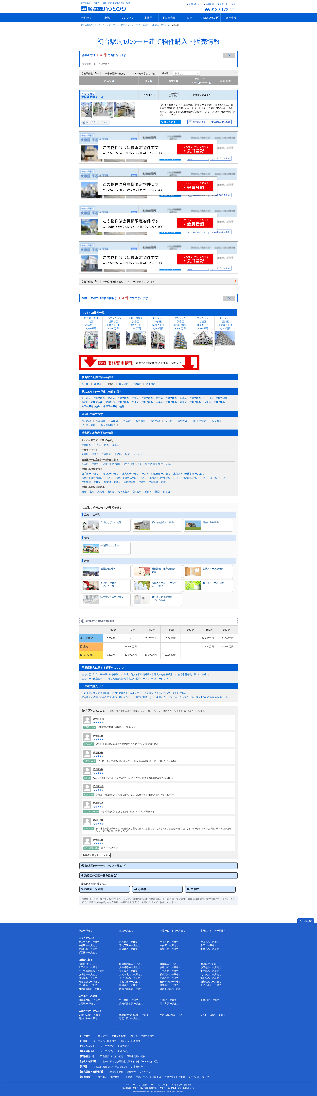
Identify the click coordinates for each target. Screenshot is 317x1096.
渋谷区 (145, 25)
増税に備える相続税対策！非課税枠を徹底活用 (148, 674)
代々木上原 (123, 491)
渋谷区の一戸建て (88, 945)
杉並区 (166, 398)
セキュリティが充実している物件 (162, 598)
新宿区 (92, 402)
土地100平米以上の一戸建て (134, 1014)
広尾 (91, 491)
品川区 (142, 402)
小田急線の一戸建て (210, 967)
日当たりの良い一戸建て (213, 1014)
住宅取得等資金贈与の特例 (192, 674)
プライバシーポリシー (160, 1085)
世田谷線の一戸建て (89, 967)
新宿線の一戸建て (128, 985)
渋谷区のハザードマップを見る (104, 865)
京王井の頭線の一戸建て (91, 971)
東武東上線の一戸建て (171, 989)
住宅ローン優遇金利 (92, 678)
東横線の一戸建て (88, 963)
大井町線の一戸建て (129, 967)
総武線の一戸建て (88, 974)
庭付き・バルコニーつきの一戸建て (164, 584)
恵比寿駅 (86, 421)
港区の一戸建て (208, 945)
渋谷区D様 (98, 736)
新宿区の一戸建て (128, 949)
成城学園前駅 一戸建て (131, 1003)
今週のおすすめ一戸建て (172, 930)
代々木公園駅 (88, 425)
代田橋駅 (150, 384)
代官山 (166, 491)
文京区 (142, 398)
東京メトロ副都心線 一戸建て (164, 477)
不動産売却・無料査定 (111, 1056)
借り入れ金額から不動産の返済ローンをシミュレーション (138, 678)
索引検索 (187, 1085)
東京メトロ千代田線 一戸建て (97, 477)
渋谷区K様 (98, 769)
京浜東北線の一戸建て (130, 974)
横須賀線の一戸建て (170, 974)
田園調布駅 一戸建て (89, 1000)
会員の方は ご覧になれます (104, 55)
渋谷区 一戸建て (90, 464)
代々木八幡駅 (108, 425)
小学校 (142, 889)
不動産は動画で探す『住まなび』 (110, 1066)
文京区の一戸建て (88, 949)
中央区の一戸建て (169, 945)
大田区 (214, 402)
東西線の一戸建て (169, 978)
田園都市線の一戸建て (130, 963)
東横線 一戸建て (112, 482)
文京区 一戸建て (90, 454)
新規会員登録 (116, 1071)
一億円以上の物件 (109, 545)
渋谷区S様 (98, 820)
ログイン (229, 55)
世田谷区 (93, 398)
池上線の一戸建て (209, 963)
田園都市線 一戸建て (134, 482)
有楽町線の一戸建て (170, 981)
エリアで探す (107, 1046)
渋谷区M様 (98, 786)
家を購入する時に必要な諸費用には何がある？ (106, 697)
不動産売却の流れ (136, 1056)
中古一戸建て (85, 930)
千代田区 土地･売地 (112, 454)
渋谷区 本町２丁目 (92, 97)
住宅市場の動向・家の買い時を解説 (100, 674)
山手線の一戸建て (169, 971)
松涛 (84, 491)
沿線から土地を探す (130, 1041)
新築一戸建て (126, 930)
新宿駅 (97, 384)
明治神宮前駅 (199, 421)
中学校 (195, 889)
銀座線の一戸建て (88, 978)
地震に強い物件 (108, 568)
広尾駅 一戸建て (87, 1003)
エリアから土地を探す (104, 1041)
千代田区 (215, 398)
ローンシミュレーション (97, 122)
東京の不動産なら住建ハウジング (95, 25)
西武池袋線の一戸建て (130, 989)
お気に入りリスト (228, 4)
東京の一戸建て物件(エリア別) (126, 25)
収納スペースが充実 (213, 568)
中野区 (113, 406)
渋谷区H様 (98, 752)
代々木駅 (216, 421)
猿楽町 (148, 491)
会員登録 (210, 4)
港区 (91, 406)
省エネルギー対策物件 (214, 582)
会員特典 (131, 1071)
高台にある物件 (211, 522)
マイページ (145, 1071)
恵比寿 (100, 491)
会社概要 (102, 1077)
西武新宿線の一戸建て (90, 989)
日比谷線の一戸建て (89, 981)
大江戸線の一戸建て (210, 985)
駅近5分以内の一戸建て (172, 1014)
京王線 (85, 384)
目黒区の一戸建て (128, 942)
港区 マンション (133, 454)
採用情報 (115, 1077)
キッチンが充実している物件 (108, 584)
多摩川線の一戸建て (170, 967)
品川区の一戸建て (169, 942)
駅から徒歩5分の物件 (163, 522)
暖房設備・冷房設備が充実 (163, 570)
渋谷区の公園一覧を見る (99, 875)
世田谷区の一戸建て (89, 942)
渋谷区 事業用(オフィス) (158, 464)
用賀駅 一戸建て (168, 1000)
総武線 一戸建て (130, 473)
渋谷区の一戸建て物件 (161, 25)
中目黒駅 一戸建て (128, 1000)
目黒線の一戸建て (169, 963)
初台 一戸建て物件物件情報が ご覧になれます (115, 298)
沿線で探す (123, 1046)
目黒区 (190, 398)
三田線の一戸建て (88, 985)
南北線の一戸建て (209, 978)
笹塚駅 (137, 384)
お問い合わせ (195, 4)
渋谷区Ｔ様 (98, 719)
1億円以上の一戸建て (90, 1014)
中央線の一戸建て (209, 971)
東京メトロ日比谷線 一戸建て (188, 473)
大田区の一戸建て (209, 942)
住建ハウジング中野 (174, 1077)
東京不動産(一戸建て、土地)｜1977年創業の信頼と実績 (105, 3)
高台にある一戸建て (89, 1018)
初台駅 (168, 421)
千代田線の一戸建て (129, 978)
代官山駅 (140, 421)
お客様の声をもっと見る (95, 855)
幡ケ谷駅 (123, 384)
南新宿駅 (182, 421)
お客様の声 (137, 1066)
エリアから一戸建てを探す (112, 1036)
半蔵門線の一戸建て (129, 981)
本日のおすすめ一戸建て (213, 930)
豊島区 (190, 402)
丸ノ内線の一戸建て (210, 974)
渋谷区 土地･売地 (111, 464)
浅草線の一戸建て (169, 985)
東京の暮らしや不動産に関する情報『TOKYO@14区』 (131, 1061)
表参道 (110, 491)
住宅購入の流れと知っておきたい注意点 (165, 693)
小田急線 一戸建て (158, 482)
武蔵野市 (117, 402)
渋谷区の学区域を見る (94, 883)
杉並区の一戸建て (88, 952)
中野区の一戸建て (209, 949)
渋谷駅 (126, 421)
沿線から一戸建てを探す (141, 1036)
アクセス (127, 1077)
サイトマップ (176, 1085)
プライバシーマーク (198, 1077)
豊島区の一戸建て (169, 949)
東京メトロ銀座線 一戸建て (156, 473)
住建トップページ (133, 1085)
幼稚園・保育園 (93, 889)
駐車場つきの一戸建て (111, 596)
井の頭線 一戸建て (91, 482)
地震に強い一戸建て (129, 1018)
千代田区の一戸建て (129, 945)
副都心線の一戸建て (210, 981)
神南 (157, 491)
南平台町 (137, 491)
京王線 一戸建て (218, 477)
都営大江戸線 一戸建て (195, 477)
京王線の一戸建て (128, 971)
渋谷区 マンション (132, 464)
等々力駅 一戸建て (169, 1003)
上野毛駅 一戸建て (210, 1000)
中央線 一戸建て (110, 473)
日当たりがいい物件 (110, 522)
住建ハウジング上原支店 (148, 1077)
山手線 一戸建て (90, 473)
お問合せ (145, 1085)
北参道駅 (101, 421)
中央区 (166, 402)
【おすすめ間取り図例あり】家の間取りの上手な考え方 (110, 693)
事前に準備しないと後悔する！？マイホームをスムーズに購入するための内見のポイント (182, 697)
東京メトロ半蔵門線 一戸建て (131, 477)
